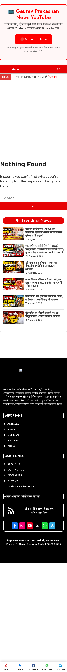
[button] (59, 69)
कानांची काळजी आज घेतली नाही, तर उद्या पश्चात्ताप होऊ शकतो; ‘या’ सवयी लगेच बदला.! (43, 283)
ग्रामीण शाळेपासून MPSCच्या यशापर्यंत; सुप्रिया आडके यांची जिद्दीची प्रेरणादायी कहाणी (43, 232)
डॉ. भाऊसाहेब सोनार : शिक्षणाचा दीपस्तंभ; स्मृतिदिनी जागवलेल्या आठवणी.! (41, 266)
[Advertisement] (33, 115)
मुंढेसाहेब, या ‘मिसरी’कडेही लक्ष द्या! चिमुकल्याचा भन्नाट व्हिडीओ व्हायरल (42, 314)
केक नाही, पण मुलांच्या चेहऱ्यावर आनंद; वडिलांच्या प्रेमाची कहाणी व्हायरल (44, 298)
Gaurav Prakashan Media (31, 544)
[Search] (33, 206)
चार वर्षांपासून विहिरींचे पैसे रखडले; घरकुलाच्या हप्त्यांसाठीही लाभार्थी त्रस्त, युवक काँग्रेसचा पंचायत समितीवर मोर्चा (44, 249)
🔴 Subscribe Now (33, 39)
